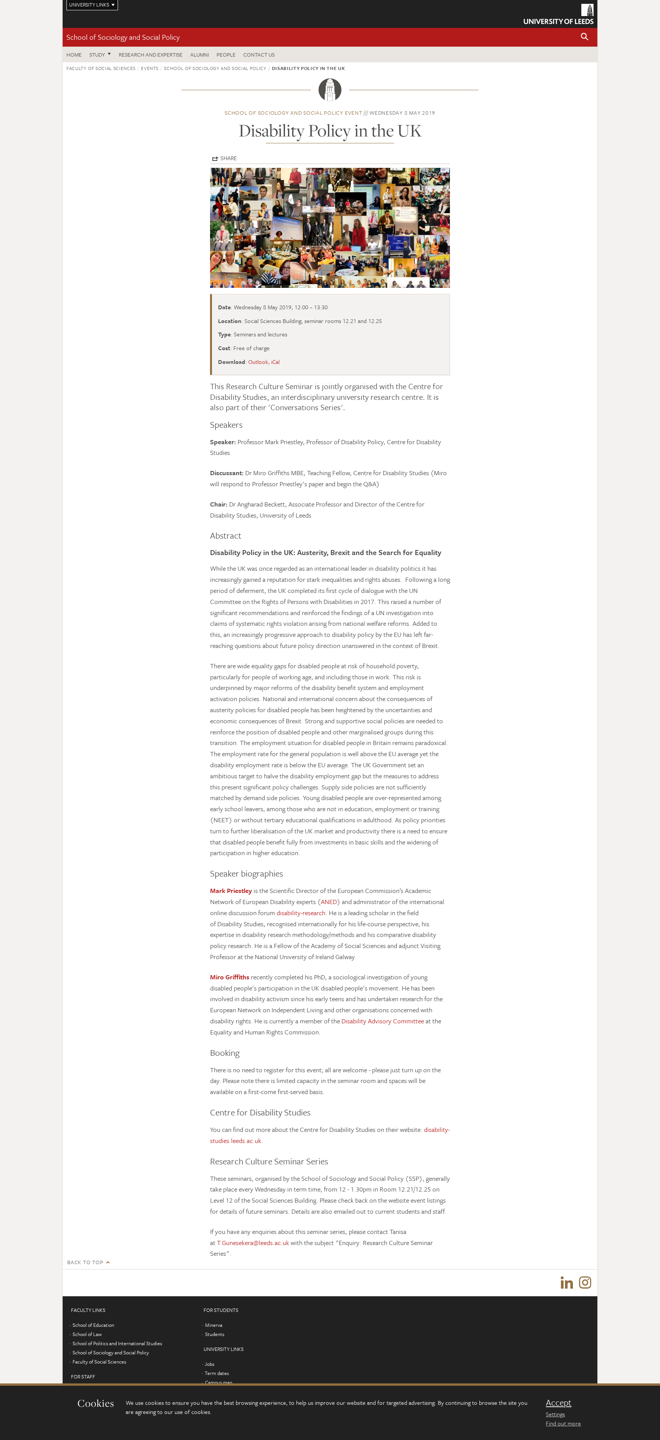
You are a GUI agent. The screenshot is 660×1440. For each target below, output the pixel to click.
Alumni (199, 54)
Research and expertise (151, 54)
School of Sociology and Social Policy (123, 37)
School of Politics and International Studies (117, 1343)
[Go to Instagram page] (585, 1283)
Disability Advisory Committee (382, 1021)
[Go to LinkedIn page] (567, 1283)
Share (228, 158)
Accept (558, 1402)
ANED (329, 901)
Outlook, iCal (264, 361)
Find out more (563, 1423)
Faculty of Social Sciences (101, 68)
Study (97, 54)
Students (214, 1334)
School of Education (93, 1325)
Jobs (209, 1364)
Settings (555, 1414)
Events (150, 68)
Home (74, 54)
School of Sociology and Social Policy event (293, 113)
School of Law (87, 1334)
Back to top (85, 1262)
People (226, 54)
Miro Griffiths (229, 977)
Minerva (213, 1325)
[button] (585, 37)
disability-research (301, 912)
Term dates (217, 1373)
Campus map (218, 1382)
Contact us (259, 54)
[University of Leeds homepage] (559, 14)
